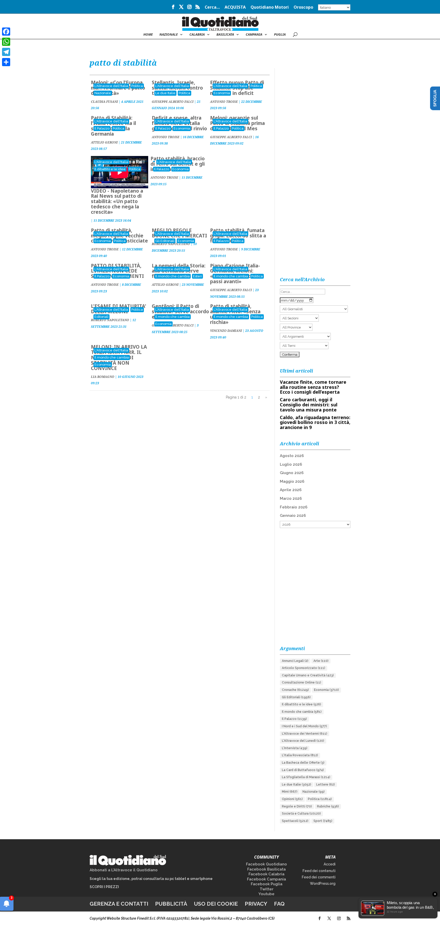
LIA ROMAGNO (102, 377)
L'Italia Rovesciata (300, 755)
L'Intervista (294, 748)
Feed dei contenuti (319, 871)
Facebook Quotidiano (266, 864)
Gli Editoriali (164, 241)
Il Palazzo (101, 128)
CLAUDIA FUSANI (104, 101)
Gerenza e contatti (119, 904)
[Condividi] (6, 62)
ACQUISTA (235, 7)
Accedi (330, 864)
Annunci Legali (295, 661)
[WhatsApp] (6, 42)
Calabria (197, 35)
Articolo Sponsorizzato (303, 668)
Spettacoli (295, 821)
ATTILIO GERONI (104, 142)
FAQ (279, 904)
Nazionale (102, 93)
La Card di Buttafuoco (303, 770)
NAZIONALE (168, 35)
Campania (254, 35)
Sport (322, 821)
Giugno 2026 (292, 473)
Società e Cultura (301, 813)
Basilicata (225, 35)
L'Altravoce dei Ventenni (304, 733)
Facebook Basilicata (266, 869)
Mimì (289, 791)
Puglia (280, 35)
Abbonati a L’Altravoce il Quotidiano (124, 870)
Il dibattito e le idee (110, 169)
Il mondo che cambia (172, 276)
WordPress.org (323, 883)
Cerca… (212, 7)
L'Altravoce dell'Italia (111, 86)
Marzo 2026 (291, 498)
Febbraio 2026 (293, 507)
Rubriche (328, 806)
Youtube (266, 894)
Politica (137, 86)
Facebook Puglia (266, 884)
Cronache (295, 690)
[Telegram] (6, 52)
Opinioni (292, 799)
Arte (320, 661)
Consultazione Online (301, 682)
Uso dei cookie (216, 904)
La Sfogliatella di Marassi (306, 777)
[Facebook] (6, 31)
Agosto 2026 (292, 455)
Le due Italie (165, 93)
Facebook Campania (266, 879)
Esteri (197, 276)
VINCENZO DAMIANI (226, 331)
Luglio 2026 (291, 464)
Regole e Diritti (297, 806)
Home (148, 35)
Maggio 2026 (292, 481)
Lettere (325, 784)
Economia (222, 93)
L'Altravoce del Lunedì (303, 741)
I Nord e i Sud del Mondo (304, 726)
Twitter (266, 889)
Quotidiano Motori (270, 7)
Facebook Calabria (266, 874)
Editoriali (101, 317)
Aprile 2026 (290, 490)
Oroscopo (303, 7)
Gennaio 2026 (293, 515)
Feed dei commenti (319, 877)
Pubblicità (171, 904)
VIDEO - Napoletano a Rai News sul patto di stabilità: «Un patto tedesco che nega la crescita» (117, 202)
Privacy (256, 904)
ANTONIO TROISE (224, 101)
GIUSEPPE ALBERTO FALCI (173, 101)
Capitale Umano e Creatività (308, 675)
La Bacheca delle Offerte (303, 762)
